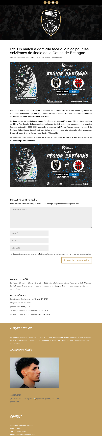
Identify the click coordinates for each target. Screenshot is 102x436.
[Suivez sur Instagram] (56, 2)
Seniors (45, 57)
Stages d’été (15, 303)
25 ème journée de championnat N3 (24, 310)
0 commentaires (55, 57)
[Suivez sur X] (49, 2)
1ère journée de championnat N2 (23, 299)
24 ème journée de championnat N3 (24, 314)
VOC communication (21, 57)
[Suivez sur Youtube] (52, 2)
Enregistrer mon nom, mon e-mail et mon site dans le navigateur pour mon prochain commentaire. (52, 254)
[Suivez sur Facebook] (45, 2)
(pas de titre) (15, 307)
